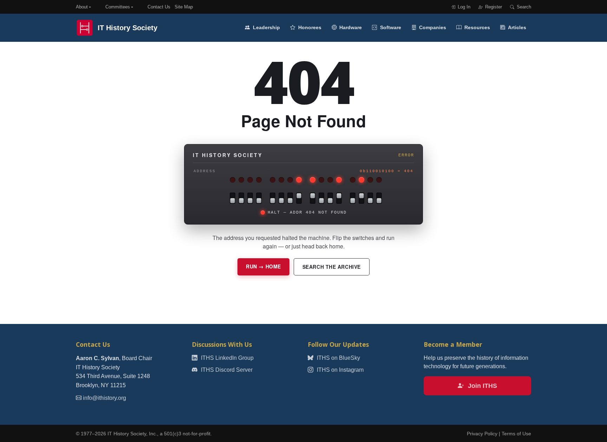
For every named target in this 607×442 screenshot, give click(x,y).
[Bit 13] (250, 198)
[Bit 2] (361, 198)
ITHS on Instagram (339, 370)
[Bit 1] (370, 198)
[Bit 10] (281, 198)
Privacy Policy (482, 433)
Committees (117, 6)
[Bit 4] (339, 198)
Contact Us (159, 6)
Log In (463, 6)
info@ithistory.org (104, 398)
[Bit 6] (321, 198)
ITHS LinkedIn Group (227, 358)
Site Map (184, 6)
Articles (516, 27)
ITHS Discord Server (226, 370)
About (82, 6)
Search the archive (331, 266)
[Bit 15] (232, 198)
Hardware (350, 27)
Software (390, 27)
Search (523, 6)
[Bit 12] (259, 198)
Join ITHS (481, 385)
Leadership (266, 27)
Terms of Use (516, 433)
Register (493, 6)
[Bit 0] (379, 198)
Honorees (309, 27)
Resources (476, 27)
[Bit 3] (352, 198)
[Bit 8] (299, 198)
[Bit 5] (330, 198)
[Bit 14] (241, 198)
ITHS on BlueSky (337, 358)
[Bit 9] (290, 198)
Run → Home (263, 266)
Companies (432, 27)
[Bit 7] (312, 198)
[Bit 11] (272, 198)
